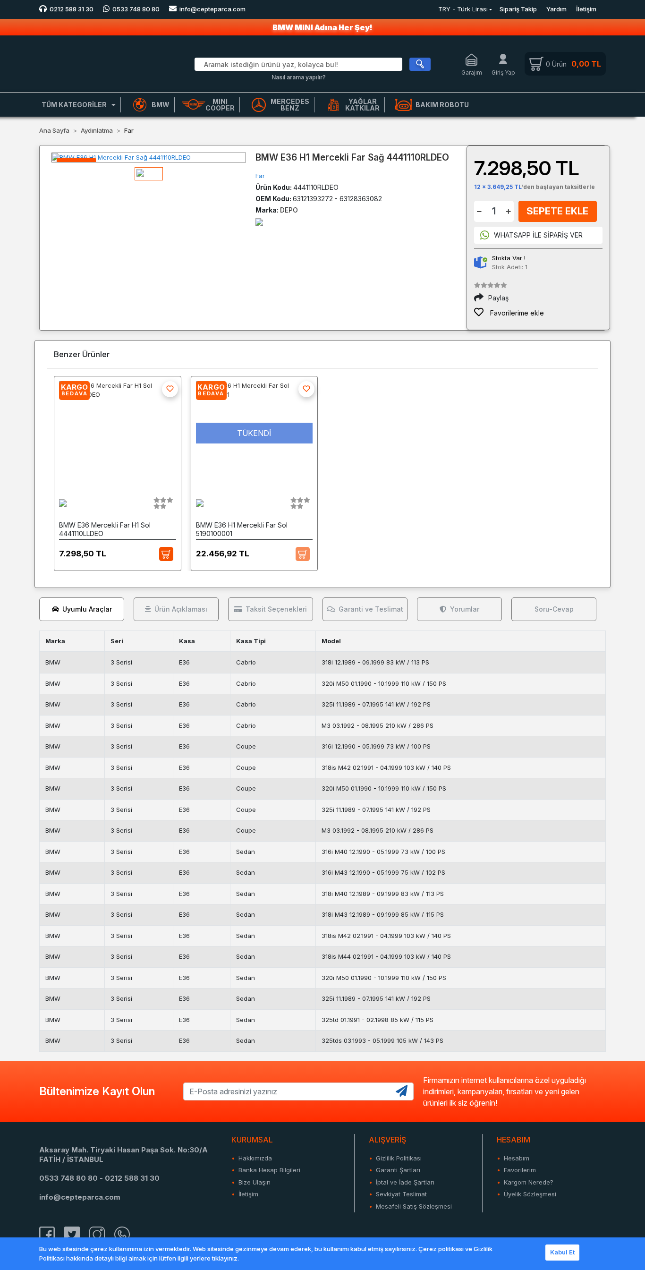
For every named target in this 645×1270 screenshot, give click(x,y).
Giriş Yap (503, 72)
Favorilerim (520, 1170)
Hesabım (516, 1158)
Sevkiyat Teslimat (401, 1194)
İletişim (586, 9)
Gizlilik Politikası (399, 1158)
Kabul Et (562, 1252)
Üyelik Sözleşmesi (530, 1194)
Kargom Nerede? (528, 1182)
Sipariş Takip (518, 9)
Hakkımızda (255, 1158)
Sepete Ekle (557, 211)
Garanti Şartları (398, 1170)
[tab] (81, 609)
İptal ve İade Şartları (405, 1182)
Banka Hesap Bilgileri (269, 1170)
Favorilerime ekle (516, 313)
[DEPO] (259, 221)
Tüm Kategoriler (74, 105)
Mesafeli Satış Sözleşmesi (414, 1206)
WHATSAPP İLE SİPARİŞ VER (538, 235)
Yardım (556, 9)
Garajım (471, 72)
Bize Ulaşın (254, 1182)
